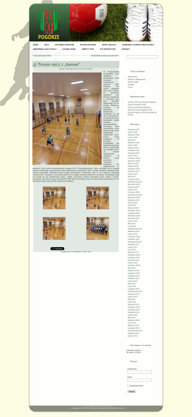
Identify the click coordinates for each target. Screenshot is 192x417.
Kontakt (131, 85)
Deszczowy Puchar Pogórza (139, 107)
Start (86, 406)
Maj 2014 (131, 299)
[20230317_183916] (54, 211)
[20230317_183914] (97, 211)
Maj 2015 (131, 284)
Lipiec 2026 (132, 132)
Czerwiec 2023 (134, 158)
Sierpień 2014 (133, 294)
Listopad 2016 (134, 257)
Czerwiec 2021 (134, 192)
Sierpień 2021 (133, 187)
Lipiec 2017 (132, 247)
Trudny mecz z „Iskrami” (59, 64)
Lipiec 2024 (132, 145)
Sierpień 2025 (133, 135)
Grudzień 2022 (134, 169)
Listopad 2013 (134, 310)
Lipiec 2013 (132, 315)
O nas (130, 87)
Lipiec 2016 (132, 263)
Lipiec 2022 (132, 174)
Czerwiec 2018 (134, 237)
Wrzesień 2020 (134, 197)
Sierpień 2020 (133, 200)
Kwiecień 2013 (134, 320)
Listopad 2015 (134, 276)
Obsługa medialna (127, 414)
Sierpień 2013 (133, 312)
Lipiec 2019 (132, 221)
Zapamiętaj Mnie (136, 386)
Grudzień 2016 (134, 255)
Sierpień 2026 (133, 130)
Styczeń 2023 (133, 166)
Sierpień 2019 (133, 218)
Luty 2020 (132, 205)
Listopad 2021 (134, 179)
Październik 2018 (135, 229)
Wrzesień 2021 (134, 184)
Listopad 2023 (134, 150)
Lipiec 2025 (132, 137)
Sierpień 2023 (133, 153)
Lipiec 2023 (132, 156)
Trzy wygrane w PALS (43, 55)
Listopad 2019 (134, 213)
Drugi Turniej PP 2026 (137, 105)
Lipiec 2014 (132, 297)
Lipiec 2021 (132, 190)
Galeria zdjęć (133, 82)
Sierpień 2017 (133, 244)
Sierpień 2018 (133, 231)
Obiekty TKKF (94, 406)
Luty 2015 (132, 286)
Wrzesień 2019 (134, 216)
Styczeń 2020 (133, 208)
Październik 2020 (135, 195)
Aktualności (77, 252)
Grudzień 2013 (134, 307)
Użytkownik (132, 369)
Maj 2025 (131, 140)
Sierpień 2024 (133, 143)
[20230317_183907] (54, 241)
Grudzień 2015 (134, 273)
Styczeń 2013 (133, 325)
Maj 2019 (131, 224)
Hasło (129, 377)
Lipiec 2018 (132, 234)
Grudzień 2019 (134, 210)
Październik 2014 (135, 291)
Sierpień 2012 (133, 333)
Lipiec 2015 (132, 281)
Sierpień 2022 (133, 171)
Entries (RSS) (89, 414)
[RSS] (33, 407)
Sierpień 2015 (133, 278)
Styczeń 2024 (133, 148)
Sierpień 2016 (133, 260)
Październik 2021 (135, 182)
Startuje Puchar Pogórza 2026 (140, 110)
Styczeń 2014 (133, 304)
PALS (89, 252)
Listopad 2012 (134, 328)
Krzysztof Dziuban (86, 69)
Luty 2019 (132, 226)
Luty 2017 (132, 250)
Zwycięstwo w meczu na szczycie (104, 55)
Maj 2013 (131, 318)
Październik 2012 (135, 331)
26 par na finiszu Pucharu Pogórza (142, 102)
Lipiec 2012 (132, 336)
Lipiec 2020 (132, 203)
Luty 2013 (132, 323)
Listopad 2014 (134, 289)
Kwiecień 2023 (134, 161)
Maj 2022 (131, 177)
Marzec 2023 (133, 163)
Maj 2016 (131, 268)
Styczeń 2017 (133, 252)
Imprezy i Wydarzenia (136, 79)
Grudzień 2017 (134, 239)
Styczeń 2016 (133, 271)
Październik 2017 (135, 242)
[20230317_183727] (97, 241)
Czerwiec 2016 (134, 265)
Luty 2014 (132, 302)
